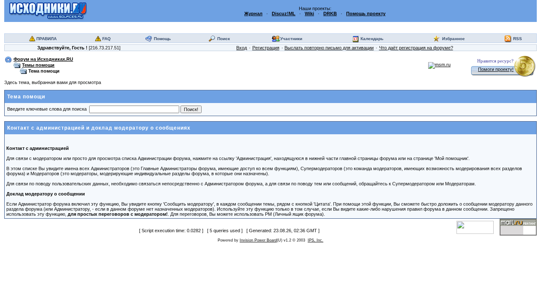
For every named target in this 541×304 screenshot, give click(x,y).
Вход (241, 47)
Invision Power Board (258, 240)
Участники (291, 38)
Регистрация (265, 47)
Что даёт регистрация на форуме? (416, 47)
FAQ (106, 38)
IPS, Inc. (315, 240)
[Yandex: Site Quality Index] (478, 226)
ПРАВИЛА (46, 38)
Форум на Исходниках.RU (43, 59)
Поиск (223, 38)
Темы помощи (38, 65)
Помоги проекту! (496, 69)
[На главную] (48, 10)
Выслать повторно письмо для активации (329, 47)
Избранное (453, 38)
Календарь (372, 38)
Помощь (162, 38)
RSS (517, 38)
